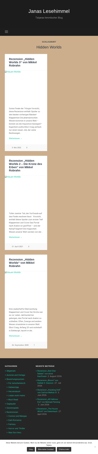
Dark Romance (14, 420)
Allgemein (11, 371)
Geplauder (11, 404)
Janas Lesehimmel (49, 11)
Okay (31, 449)
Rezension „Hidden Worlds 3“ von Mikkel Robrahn (23, 62)
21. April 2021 (17, 247)
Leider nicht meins (16, 395)
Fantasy (12, 424)
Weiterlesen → (15, 138)
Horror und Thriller (16, 428)
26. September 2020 (20, 345)
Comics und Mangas (17, 416)
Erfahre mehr (64, 449)
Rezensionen (12, 412)
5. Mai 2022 (16, 148)
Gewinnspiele (13, 408)
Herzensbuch (14, 391)
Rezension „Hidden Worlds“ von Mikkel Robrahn (21, 263)
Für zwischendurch (16, 383)
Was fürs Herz (14, 432)
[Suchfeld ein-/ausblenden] (91, 32)
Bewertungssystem (15, 379)
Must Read (13, 399)
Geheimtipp (13, 387)
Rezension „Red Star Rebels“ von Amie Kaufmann (46, 373)
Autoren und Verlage (16, 375)
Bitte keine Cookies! (46, 449)
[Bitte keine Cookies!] (95, 447)
